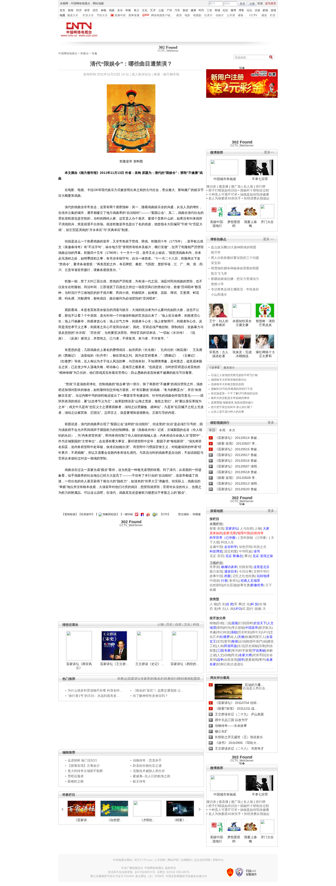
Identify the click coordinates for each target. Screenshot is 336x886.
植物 (213, 623)
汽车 (177, 10)
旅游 (185, 10)
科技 (196, 624)
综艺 (95, 10)
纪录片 (208, 15)
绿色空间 (245, 547)
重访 (247, 556)
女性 (220, 641)
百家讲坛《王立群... (114, 664)
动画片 (220, 15)
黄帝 (227, 641)
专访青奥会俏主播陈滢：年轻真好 (235, 289)
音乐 (120, 10)
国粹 (249, 623)
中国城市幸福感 (224, 179)
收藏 (248, 637)
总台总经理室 (202, 860)
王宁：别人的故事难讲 (218, 323)
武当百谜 (229, 585)
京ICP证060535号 (144, 872)
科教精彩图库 (190, 678)
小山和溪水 (219, 294)
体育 (87, 10)
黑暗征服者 (76, 776)
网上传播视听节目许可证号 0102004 (112, 876)
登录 (242, 3)
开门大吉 (267, 222)
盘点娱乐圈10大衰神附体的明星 (233, 247)
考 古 (221, 608)
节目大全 (102, 15)
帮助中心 (218, 860)
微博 (233, 10)
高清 (179, 15)
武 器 (245, 608)
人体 (220, 646)
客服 (260, 3)
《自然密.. (114, 820)
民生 (235, 655)
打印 (165, 514)
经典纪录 (223, 664)
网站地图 (98, 3)
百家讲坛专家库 (139, 678)
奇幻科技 (223, 632)
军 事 (238, 604)
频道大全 (72, 15)
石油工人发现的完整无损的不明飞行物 (234, 375)
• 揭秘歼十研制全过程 (253, 190)
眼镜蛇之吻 (76, 781)
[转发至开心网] (136, 514)
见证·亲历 (217, 556)
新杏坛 (234, 580)
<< (63, 807)
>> (198, 807)
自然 (178, 624)
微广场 (236, 186)
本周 (222, 430)
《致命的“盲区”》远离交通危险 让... (158, 690)
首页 (62, 10)
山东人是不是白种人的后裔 (227, 411)
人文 (220, 655)
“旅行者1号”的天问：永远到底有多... (93, 696)
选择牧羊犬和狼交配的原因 (227, 384)
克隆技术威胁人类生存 (149, 771)
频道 (264, 15)
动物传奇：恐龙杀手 (147, 760)
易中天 (256, 632)
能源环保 (252, 641)
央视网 (64, 3)
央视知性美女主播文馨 (242, 323)
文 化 (246, 604)
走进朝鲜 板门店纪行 (82, 760)
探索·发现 (217, 528)
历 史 (221, 604)
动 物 (262, 604)
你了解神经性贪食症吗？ (150, 696)
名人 (234, 637)
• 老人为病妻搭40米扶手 (223, 198)
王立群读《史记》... (149, 664)
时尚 (201, 10)
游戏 (273, 10)
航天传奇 (139, 781)
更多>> (269, 152)
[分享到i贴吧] (142, 514)
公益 (161, 10)
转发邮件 (86, 514)
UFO (265, 632)
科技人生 (227, 542)
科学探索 (245, 650)
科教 (128, 10)
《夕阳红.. (147, 820)
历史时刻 (244, 632)
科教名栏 (157, 678)
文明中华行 (261, 571)
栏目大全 (88, 15)
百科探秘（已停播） (254, 537)
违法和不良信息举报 (120, 872)
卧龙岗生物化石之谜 (147, 765)
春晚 (103, 10)
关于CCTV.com (143, 860)
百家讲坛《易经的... (185, 664)
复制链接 (69, 514)
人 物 (213, 604)
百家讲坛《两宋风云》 (79, 666)
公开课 (231, 15)
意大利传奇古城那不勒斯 (85, 771)
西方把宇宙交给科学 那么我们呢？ (232, 407)
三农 (209, 10)
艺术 (153, 10)
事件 (262, 659)
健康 (193, 10)
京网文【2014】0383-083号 (173, 872)
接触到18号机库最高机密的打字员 (232, 388)
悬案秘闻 (251, 659)
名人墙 (248, 186)
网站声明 (173, 860)
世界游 (214, 567)
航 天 (262, 608)
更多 (271, 422)
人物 (258, 528)
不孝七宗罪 (260, 179)
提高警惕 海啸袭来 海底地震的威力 (232, 402)
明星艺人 (259, 637)
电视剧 (197, 15)
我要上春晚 (250, 224)
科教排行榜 (172, 678)
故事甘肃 (243, 585)
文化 (144, 10)
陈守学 (216, 252)
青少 (136, 10)
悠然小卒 (217, 284)
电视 (62, 15)
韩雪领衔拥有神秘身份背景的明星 (235, 268)
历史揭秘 (251, 646)
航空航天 (265, 627)
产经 (169, 10)
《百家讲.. (81, 820)
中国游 (214, 580)
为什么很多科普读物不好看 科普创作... (95, 690)
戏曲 (112, 10)
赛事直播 (133, 15)
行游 (242, 623)
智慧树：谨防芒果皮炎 (265, 323)
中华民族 (245, 551)
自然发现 (230, 659)
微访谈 (211, 186)
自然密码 (216, 585)
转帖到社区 (110, 514)
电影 (187, 15)
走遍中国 (216, 547)
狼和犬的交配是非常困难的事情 (230, 398)
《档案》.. (180, 820)
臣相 (220, 623)
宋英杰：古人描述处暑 (218, 354)
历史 (169, 624)
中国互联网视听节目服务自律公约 (186, 876)
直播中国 (120, 15)
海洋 (235, 650)
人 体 (229, 608)
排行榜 (260, 186)
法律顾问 (186, 860)
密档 (220, 627)
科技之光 (259, 547)
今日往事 (245, 571)
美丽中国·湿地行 (217, 224)
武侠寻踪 (259, 655)
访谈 (257, 10)
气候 (263, 641)
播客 (240, 15)
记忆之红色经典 (243, 576)
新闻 (70, 10)
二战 (227, 623)
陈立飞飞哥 (219, 273)
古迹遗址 (237, 664)
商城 (217, 10)
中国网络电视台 (80, 3)
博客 (241, 10)
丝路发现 (245, 567)
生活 (241, 646)
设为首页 (270, 3)
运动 (242, 641)
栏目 (272, 15)
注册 (252, 3)
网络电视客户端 (160, 15)
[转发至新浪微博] (147, 514)
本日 (212, 430)
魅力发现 (216, 571)
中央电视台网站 (122, 860)
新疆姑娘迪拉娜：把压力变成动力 (235, 279)
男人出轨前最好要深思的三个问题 (235, 258)
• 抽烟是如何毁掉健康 (253, 194)
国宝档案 (230, 551)
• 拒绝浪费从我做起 (255, 198)
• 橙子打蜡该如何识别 (221, 190)
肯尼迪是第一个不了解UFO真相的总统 (234, 393)
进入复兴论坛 (141, 74)
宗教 (262, 646)
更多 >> (268, 239)
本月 (232, 430)
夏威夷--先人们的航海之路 (151, 776)
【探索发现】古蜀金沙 (84, 765)
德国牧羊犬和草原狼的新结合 (229, 379)
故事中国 (216, 576)
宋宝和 (216, 263)
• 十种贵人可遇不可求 (222, 194)
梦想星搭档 (233, 224)
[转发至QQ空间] (153, 514)
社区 (225, 10)
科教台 (84, 53)
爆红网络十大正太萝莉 (265, 354)
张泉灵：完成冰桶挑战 (242, 354)
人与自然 (246, 528)
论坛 (249, 10)
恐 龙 (213, 608)
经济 (79, 10)
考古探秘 (238, 627)
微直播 (223, 186)
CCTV (253, 15)
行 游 (254, 608)
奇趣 (94, 53)
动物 (227, 655)
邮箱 (265, 10)
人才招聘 (159, 860)
